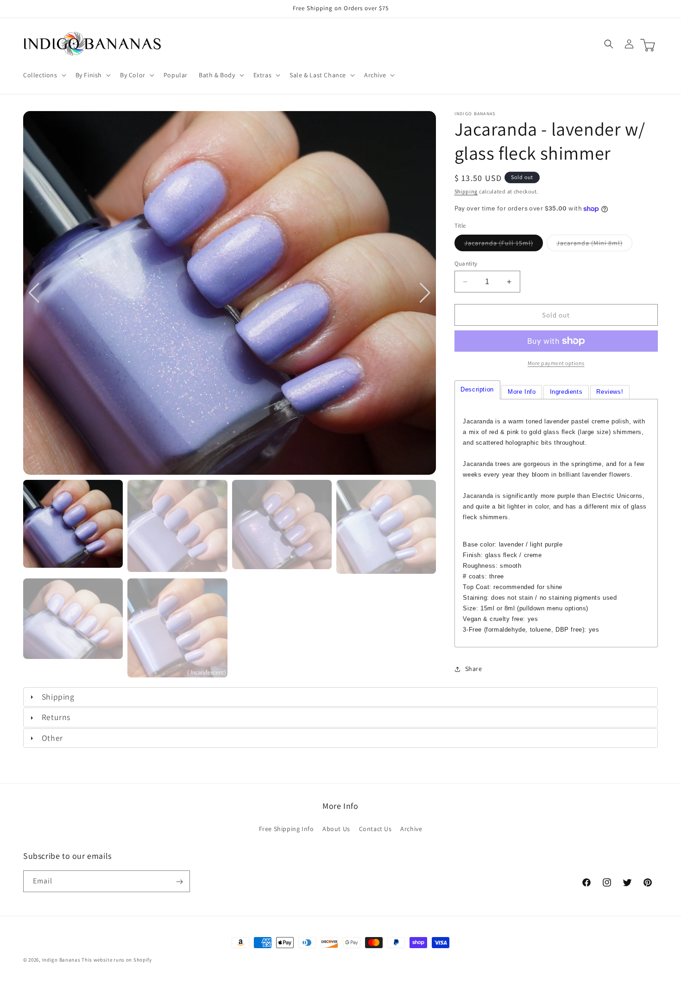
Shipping (466, 191)
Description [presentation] (477, 389)
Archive (411, 828)
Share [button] (473, 668)
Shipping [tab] (58, 696)
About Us (336, 828)
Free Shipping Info (286, 828)
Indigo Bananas (61, 959)
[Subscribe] (179, 882)
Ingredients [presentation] (566, 391)
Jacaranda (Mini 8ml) (594, 244)
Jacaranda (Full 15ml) (503, 244)
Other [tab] (52, 738)
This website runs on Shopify (117, 959)
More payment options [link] (556, 363)
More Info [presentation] (522, 391)
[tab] (477, 389)
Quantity (466, 263)
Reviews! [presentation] (609, 391)
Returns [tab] (56, 717)
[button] (44, 75)
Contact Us (375, 828)
